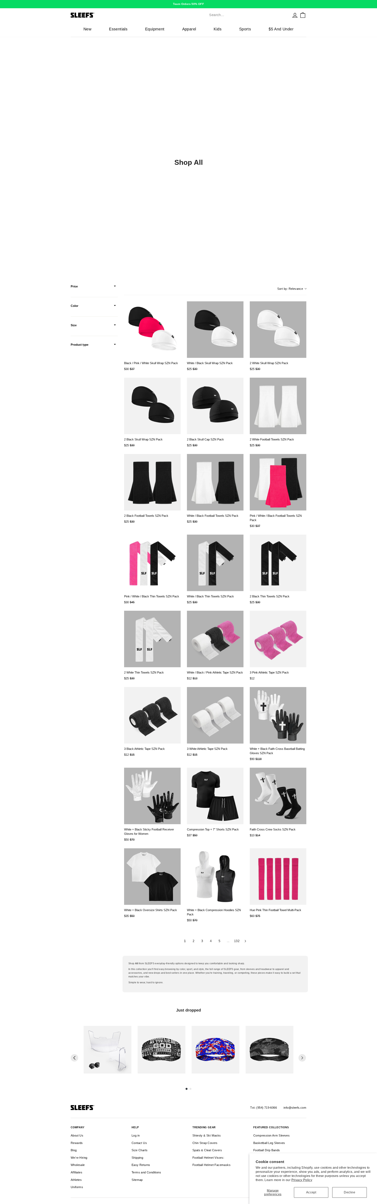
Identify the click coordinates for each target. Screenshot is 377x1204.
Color (74, 305)
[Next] (302, 1058)
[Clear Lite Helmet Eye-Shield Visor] (107, 1050)
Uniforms (77, 1187)
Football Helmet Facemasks (211, 1165)
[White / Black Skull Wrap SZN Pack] (215, 329)
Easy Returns (141, 1165)
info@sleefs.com (295, 1107)
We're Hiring (79, 1157)
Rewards (77, 1143)
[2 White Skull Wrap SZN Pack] (278, 329)
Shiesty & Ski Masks (206, 1135)
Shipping (137, 1157)
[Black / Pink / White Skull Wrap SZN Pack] (152, 329)
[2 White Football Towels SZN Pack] (278, 406)
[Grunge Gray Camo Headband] (269, 1050)
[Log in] (294, 15)
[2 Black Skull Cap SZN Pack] (215, 406)
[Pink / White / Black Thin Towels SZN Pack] (152, 563)
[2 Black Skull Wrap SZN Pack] (152, 406)
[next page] (245, 941)
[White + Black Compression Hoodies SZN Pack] (215, 876)
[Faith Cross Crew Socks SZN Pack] (278, 796)
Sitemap (137, 1179)
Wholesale (78, 1165)
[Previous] (74, 1058)
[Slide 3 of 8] (215, 1050)
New (87, 29)
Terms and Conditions (146, 1172)
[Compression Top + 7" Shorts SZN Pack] (215, 796)
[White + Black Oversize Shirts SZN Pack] (152, 876)
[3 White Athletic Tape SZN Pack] (215, 715)
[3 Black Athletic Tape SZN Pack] (152, 715)
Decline (349, 1192)
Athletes (76, 1179)
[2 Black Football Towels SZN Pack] (152, 482)
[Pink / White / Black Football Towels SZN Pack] (278, 482)
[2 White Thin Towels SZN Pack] (152, 639)
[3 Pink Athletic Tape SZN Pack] (278, 639)
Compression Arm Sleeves (271, 1135)
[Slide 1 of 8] (108, 1050)
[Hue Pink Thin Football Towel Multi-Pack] (278, 876)
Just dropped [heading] (188, 1010)
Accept (311, 1192)
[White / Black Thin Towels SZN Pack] (215, 563)
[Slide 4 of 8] (269, 1050)
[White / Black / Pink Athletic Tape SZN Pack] (215, 639)
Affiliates (76, 1172)
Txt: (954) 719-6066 (263, 1107)
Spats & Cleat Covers (207, 1150)
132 (237, 941)
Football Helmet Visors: (208, 1157)
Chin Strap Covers (205, 1143)
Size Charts (139, 1150)
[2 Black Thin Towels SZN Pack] (278, 563)
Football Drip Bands (266, 1150)
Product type (79, 344)
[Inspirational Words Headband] (161, 1050)
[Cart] (302, 15)
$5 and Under (281, 29)
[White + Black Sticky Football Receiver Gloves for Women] (152, 796)
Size (74, 325)
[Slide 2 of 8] (161, 1050)
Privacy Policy (301, 1180)
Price (74, 286)
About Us (77, 1135)
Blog (74, 1150)
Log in (136, 1135)
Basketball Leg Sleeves (269, 1143)
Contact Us (139, 1143)
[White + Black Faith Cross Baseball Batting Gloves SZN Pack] (278, 715)
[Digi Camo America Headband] (215, 1050)
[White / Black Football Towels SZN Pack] (215, 482)
